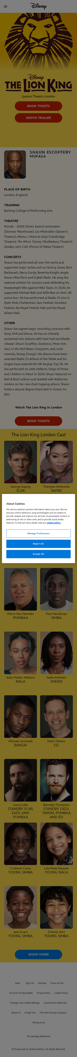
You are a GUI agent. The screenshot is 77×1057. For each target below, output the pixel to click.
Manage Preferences (38, 533)
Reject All (38, 543)
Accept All (38, 554)
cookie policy (54, 523)
